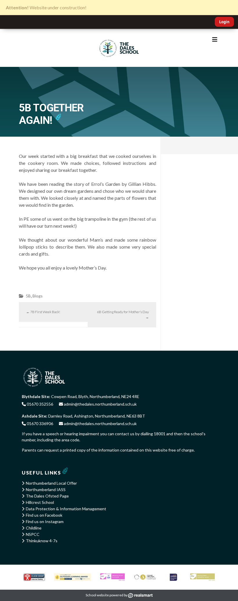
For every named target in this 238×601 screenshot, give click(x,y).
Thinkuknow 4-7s (41, 540)
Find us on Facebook (44, 515)
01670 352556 (39, 404)
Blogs (38, 295)
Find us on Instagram (45, 521)
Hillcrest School (40, 502)
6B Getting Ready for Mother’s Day (123, 314)
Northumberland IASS (46, 489)
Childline (34, 527)
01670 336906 (39, 423)
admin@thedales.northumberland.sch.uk (100, 404)
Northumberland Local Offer (51, 483)
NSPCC (32, 534)
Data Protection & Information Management (66, 508)
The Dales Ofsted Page (47, 495)
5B (28, 295)
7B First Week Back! (43, 312)
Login (224, 21)
